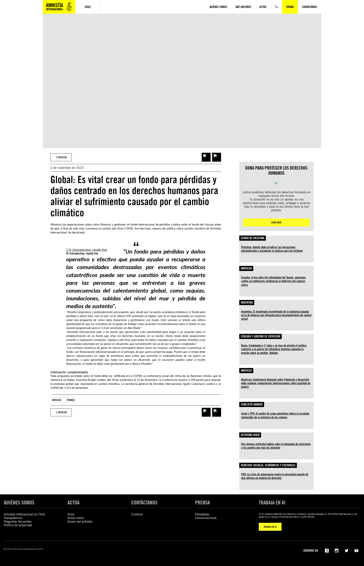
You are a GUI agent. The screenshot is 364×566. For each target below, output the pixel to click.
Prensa (71, 400)
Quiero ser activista (79, 521)
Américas (246, 268)
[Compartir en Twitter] (216, 157)
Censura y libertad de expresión (260, 336)
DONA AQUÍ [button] (276, 222)
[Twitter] (346, 550)
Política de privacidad (18, 525)
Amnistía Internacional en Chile (24, 514)
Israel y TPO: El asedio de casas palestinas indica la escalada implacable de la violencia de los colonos (275, 415)
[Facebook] (327, 550)
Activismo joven (250, 435)
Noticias (56, 400)
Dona (70, 514)
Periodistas (202, 514)
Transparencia (13, 518)
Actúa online (75, 518)
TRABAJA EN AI (270, 526)
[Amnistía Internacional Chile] (59, 7)
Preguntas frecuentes (17, 521)
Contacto (137, 514)
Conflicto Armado (252, 404)
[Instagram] (336, 550)
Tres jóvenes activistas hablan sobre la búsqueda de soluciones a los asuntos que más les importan (276, 445)
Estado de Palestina (252, 238)
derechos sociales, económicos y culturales (268, 465)
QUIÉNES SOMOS (19, 502)
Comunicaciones (206, 518)
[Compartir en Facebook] (206, 157)
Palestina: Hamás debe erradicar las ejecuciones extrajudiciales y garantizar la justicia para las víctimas (272, 249)
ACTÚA (73, 502)
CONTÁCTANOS (144, 502)
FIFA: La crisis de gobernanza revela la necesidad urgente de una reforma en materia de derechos (274, 476)
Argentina (247, 302)
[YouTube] (356, 550)
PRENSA (202, 502)
